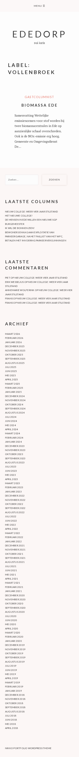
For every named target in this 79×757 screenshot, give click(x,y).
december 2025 (15, 346)
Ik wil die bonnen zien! (20, 228)
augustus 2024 (15, 412)
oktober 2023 (14, 454)
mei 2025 (10, 375)
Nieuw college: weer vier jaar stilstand (31, 211)
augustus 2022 (15, 512)
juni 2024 (11, 420)
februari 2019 (14, 686)
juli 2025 (10, 367)
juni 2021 (11, 570)
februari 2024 (14, 437)
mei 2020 (10, 624)
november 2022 (15, 499)
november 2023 (15, 450)
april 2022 (11, 528)
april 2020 (11, 628)
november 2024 (15, 400)
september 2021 (15, 557)
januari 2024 (13, 441)
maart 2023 (12, 483)
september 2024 (15, 408)
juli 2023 (10, 466)
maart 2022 (12, 533)
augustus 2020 (15, 611)
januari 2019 (13, 690)
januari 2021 (13, 591)
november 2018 (15, 698)
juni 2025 (11, 371)
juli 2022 (10, 516)
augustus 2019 (15, 661)
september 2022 (15, 508)
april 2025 (11, 379)
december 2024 (15, 396)
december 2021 (15, 545)
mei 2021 (10, 574)
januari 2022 (13, 541)
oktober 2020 (14, 603)
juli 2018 (10, 715)
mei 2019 (10, 674)
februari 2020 (14, 636)
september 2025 (15, 358)
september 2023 (15, 458)
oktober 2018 (14, 703)
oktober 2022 (14, 503)
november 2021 (15, 549)
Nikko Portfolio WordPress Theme (28, 748)
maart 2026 (12, 333)
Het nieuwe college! (19, 215)
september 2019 (15, 657)
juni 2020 (11, 620)
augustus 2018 (15, 711)
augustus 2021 (15, 561)
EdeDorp (39, 33)
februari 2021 (14, 587)
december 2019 (15, 645)
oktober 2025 (14, 354)
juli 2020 (10, 616)
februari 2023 (14, 487)
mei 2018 (10, 723)
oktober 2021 (14, 553)
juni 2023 (11, 470)
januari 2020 (13, 640)
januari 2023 (13, 491)
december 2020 (15, 595)
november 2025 (15, 350)
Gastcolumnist (39, 97)
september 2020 (15, 607)
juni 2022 (11, 520)
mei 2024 (10, 425)
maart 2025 (12, 383)
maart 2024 (12, 433)
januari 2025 (13, 391)
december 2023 (15, 445)
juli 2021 (10, 566)
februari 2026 (14, 337)
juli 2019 (10, 665)
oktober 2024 (14, 404)
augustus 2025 (15, 362)
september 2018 (15, 707)
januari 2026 (13, 342)
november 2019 (15, 649)
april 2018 (11, 728)
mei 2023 (10, 474)
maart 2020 (12, 632)
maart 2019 (12, 682)
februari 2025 (14, 387)
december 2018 (15, 694)
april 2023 (11, 479)
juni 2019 (11, 670)
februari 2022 (14, 537)
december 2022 (15, 495)
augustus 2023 (15, 462)
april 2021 (11, 578)
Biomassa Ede (39, 105)
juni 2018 (11, 719)
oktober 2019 (14, 653)
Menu (39, 5)
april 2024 (11, 429)
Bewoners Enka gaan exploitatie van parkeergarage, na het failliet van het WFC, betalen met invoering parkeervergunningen (35, 236)
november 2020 (15, 599)
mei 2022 (10, 524)
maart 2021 (12, 582)
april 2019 (11, 678)
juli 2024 (10, 416)
